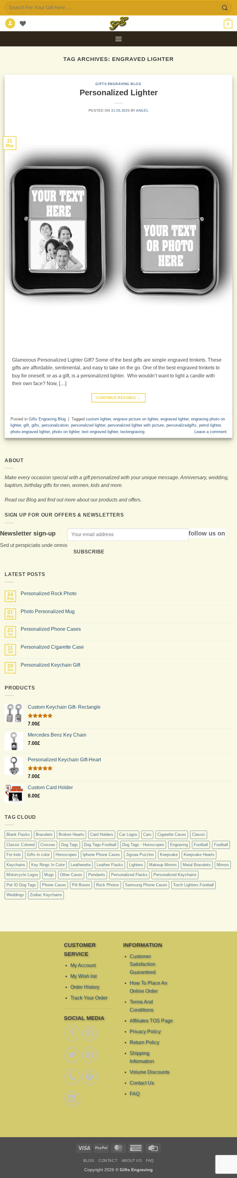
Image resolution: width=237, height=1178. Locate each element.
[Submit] (225, 8)
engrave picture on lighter (135, 419)
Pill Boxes (81, 885)
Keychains (15, 864)
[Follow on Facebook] (72, 1033)
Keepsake (169, 854)
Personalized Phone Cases (51, 629)
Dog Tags (69, 844)
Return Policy (144, 1042)
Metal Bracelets (197, 864)
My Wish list (83, 975)
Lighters (136, 864)
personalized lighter (88, 425)
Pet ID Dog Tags (21, 885)
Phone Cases (54, 885)
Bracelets (44, 834)
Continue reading (118, 398)
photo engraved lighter (30, 431)
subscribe (89, 551)
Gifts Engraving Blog (118, 84)
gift (26, 425)
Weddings (15, 894)
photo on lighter (65, 431)
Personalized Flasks (129, 874)
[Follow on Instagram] (89, 1033)
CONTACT (107, 1161)
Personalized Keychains (175, 874)
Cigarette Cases (171, 834)
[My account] (10, 23)
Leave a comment (210, 431)
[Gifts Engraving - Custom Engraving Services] (118, 23)
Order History (84, 987)
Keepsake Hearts (199, 854)
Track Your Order (88, 997)
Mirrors (223, 864)
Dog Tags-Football (100, 844)
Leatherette (81, 864)
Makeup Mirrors (163, 864)
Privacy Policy (145, 1031)
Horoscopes (66, 854)
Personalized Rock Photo (49, 593)
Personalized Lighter (119, 92)
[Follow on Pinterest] (89, 1077)
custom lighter (98, 419)
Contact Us (142, 1083)
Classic (198, 834)
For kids (13, 854)
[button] (228, 24)
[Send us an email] (89, 1055)
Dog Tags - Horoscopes (143, 844)
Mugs (49, 874)
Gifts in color (38, 854)
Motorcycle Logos (22, 874)
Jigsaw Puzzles (140, 854)
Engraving (179, 844)
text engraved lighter (100, 431)
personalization (55, 425)
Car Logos (128, 834)
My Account (83, 965)
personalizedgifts (181, 425)
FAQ (134, 1093)
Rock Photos (107, 885)
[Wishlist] (23, 23)
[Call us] (72, 1077)
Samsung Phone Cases (146, 885)
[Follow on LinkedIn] (72, 1098)
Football (201, 844)
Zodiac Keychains (46, 894)
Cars (147, 834)
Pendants (96, 874)
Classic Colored (20, 844)
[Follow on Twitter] (72, 1055)
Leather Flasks (110, 864)
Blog (88, 1161)
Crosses (47, 844)
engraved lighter (174, 419)
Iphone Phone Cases (101, 854)
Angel (142, 110)
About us (132, 1161)
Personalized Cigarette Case (52, 647)
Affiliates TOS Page (151, 1020)
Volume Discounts (149, 1072)
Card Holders (101, 834)
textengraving (132, 431)
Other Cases (71, 874)
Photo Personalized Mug (48, 611)
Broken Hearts (71, 834)
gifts (35, 425)
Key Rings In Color (48, 864)
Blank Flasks (18, 834)
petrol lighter (210, 425)
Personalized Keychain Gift (50, 665)
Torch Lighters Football (193, 885)
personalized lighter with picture (136, 425)
